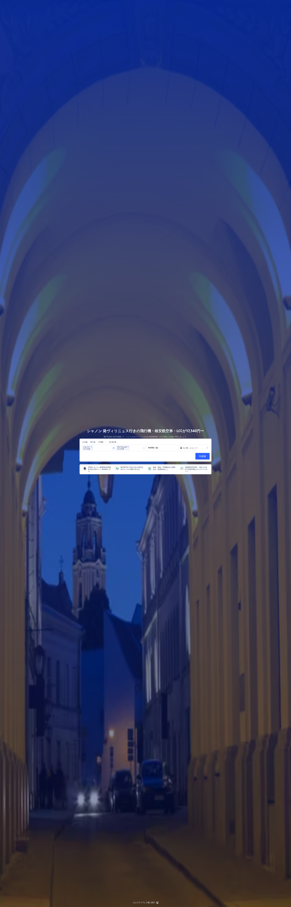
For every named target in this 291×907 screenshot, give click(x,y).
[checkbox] (112, 442)
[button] (243, 4)
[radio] (84, 442)
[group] (97, 448)
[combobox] (94, 447)
